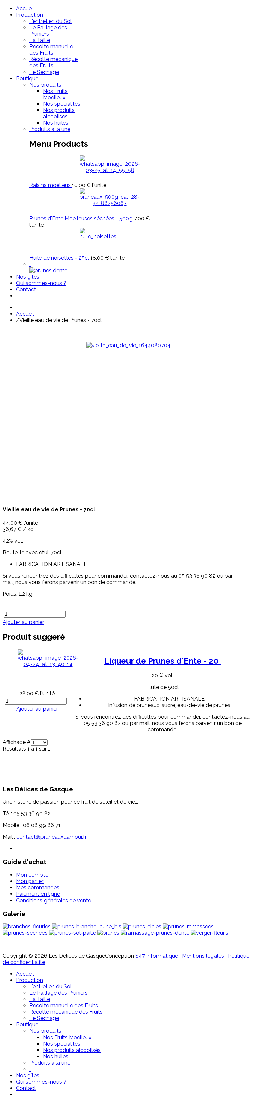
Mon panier (30, 881)
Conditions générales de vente (53, 900)
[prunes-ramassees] (188, 926)
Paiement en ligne (38, 894)
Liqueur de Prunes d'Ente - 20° (162, 661)
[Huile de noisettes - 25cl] (98, 236)
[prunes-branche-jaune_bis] (87, 926)
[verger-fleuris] (209, 933)
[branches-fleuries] (27, 926)
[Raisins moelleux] (110, 170)
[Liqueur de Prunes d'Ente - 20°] (48, 664)
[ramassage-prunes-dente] (156, 933)
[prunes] (109, 933)
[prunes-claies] (143, 926)
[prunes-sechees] (26, 933)
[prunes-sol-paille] (73, 933)
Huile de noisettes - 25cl (59, 258)
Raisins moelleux (50, 185)
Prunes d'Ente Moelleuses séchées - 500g (81, 218)
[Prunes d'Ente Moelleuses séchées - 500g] (109, 203)
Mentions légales (203, 956)
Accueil (25, 314)
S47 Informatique (156, 956)
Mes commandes (37, 887)
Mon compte (32, 875)
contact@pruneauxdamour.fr (51, 837)
